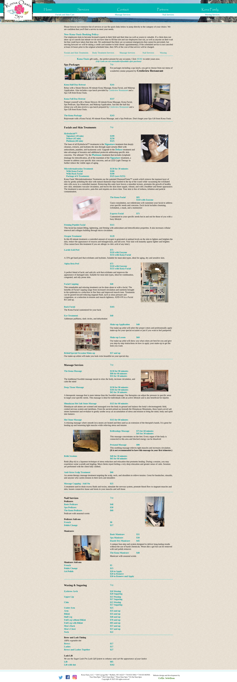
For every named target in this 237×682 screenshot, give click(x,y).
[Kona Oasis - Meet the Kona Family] (210, 12)
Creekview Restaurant (118, 90)
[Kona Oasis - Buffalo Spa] (48, 12)
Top (111, 64)
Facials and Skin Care (64, 14)
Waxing (163, 53)
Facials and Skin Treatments (76, 53)
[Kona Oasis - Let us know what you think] (123, 12)
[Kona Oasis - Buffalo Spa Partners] (163, 12)
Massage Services (122, 14)
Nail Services (168, 14)
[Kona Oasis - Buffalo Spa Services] (83, 12)
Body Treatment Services (103, 53)
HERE (140, 59)
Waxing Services (212, 14)
